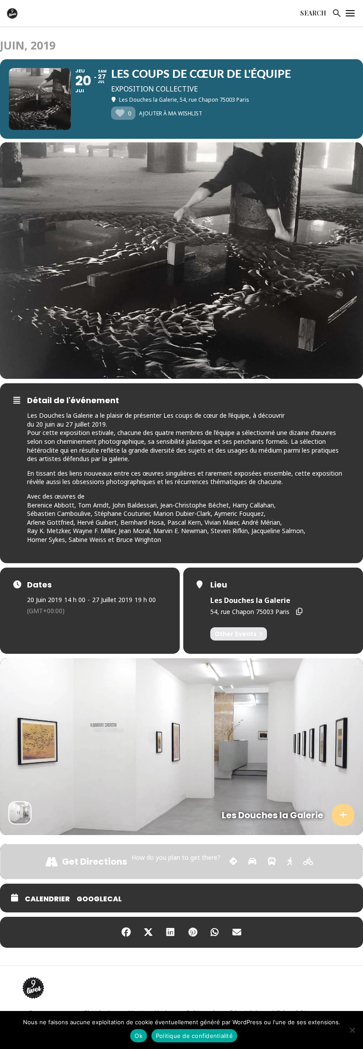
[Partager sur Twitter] (148, 932)
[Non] (352, 1030)
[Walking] (290, 861)
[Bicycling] (308, 861)
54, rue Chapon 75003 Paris (250, 611)
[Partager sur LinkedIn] (170, 932)
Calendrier (47, 899)
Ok (139, 1035)
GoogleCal (99, 899)
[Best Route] (233, 861)
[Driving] (252, 861)
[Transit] (272, 861)
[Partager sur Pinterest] (193, 932)
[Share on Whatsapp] (215, 932)
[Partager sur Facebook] (126, 932)
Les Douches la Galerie (250, 600)
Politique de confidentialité (194, 1035)
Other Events (236, 633)
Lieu (218, 585)
